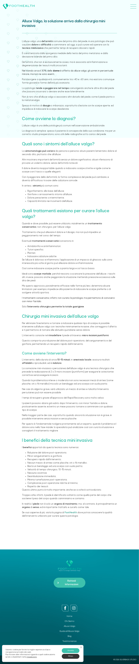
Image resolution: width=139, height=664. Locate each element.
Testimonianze (69, 641)
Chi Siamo (69, 621)
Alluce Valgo (69, 626)
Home (69, 616)
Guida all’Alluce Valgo (69, 631)
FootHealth (71, 512)
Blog (70, 636)
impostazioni (31, 657)
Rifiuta (70, 656)
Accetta (70, 650)
